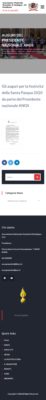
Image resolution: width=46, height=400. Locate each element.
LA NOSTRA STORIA (12, 359)
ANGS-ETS (8, 350)
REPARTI (7, 369)
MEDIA (7, 354)
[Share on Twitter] (10, 162)
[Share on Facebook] (4, 162)
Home (6, 340)
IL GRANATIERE (10, 364)
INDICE (7, 345)
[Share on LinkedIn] (17, 162)
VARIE (6, 374)
